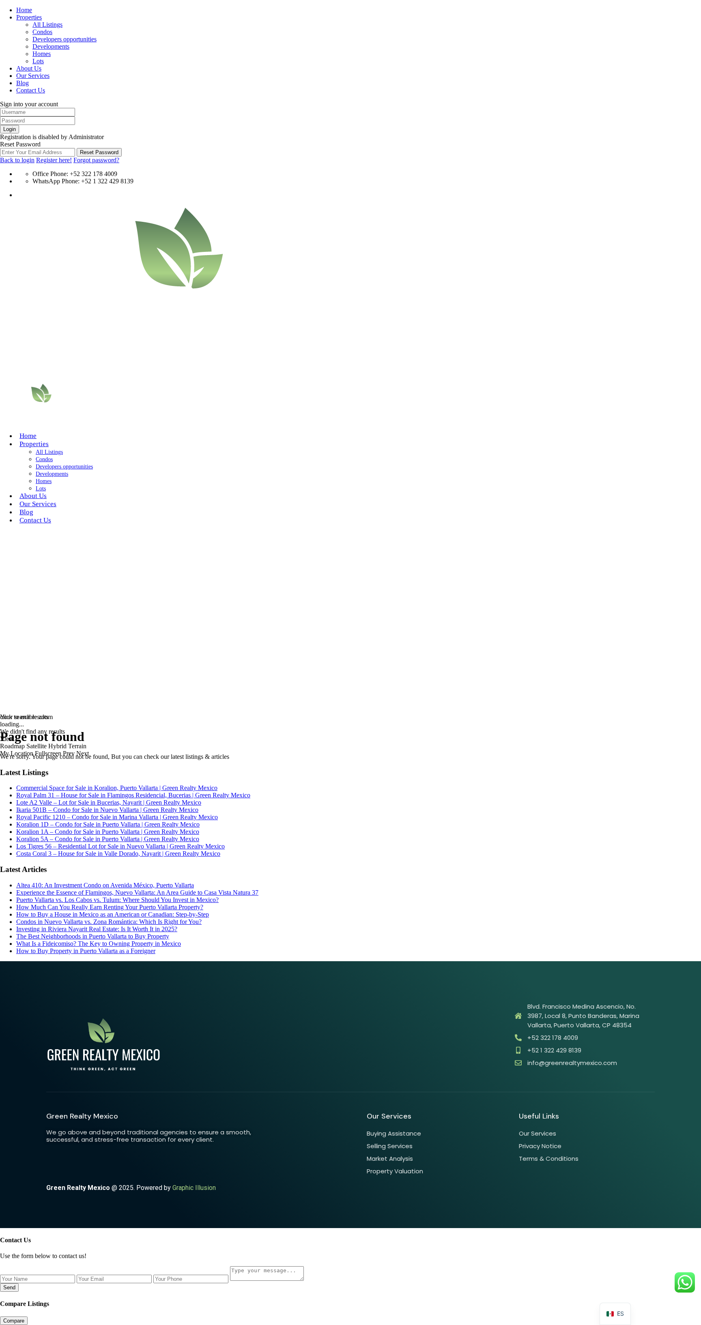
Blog (22, 82)
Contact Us (30, 90)
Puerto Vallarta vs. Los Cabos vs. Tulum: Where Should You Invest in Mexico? (117, 899)
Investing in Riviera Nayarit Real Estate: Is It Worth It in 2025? (96, 929)
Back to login (17, 160)
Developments (50, 46)
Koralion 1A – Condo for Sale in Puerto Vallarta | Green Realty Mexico (107, 831)
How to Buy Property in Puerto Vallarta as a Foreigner (85, 950)
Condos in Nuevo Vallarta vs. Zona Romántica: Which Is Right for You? (109, 921)
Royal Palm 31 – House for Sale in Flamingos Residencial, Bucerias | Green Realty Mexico (133, 795)
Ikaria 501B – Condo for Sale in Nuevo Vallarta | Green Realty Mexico (107, 809)
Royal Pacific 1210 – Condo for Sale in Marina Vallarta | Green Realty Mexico (117, 817)
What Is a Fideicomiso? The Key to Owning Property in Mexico (98, 943)
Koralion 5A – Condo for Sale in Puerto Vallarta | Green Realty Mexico (107, 838)
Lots (38, 61)
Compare (13, 1321)
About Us (28, 68)
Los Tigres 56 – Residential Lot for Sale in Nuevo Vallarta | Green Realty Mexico (120, 846)
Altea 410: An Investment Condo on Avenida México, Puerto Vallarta (105, 885)
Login (9, 129)
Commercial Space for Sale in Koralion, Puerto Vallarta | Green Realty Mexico (116, 787)
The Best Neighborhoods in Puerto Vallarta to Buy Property (92, 936)
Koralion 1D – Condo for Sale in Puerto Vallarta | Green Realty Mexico (108, 824)
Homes (41, 53)
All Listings (47, 24)
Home (24, 9)
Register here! (54, 160)
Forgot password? (96, 160)
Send (9, 1287)
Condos (42, 31)
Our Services (32, 75)
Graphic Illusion (194, 1188)
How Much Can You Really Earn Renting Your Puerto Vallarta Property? (109, 907)
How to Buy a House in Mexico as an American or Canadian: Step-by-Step (112, 914)
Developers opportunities (64, 39)
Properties (29, 17)
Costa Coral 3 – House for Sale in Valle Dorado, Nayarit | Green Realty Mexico (118, 853)
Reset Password (99, 152)
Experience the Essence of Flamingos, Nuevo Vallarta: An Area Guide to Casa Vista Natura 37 (137, 892)
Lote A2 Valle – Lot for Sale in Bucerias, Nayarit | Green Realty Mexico (108, 802)
